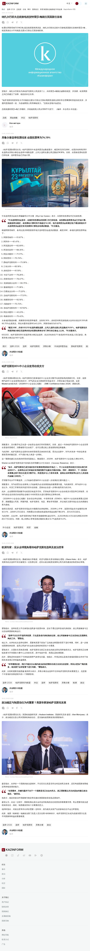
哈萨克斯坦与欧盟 (22, 683)
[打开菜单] (86, 3)
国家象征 (5, 911)
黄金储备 (14, 118)
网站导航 (5, 935)
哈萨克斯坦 (33, 118)
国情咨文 (35, 9)
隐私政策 (5, 907)
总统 (4, 118)
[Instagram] (3, 22)
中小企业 (6, 527)
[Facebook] (16, 22)
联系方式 (5, 939)
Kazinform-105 (69, 9)
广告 (3, 944)
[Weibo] (24, 855)
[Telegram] (12, 22)
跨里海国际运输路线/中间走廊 (51, 9)
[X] (21, 22)
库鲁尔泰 (47, 346)
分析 (3, 878)
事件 (29, 9)
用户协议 (5, 902)
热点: (3, 9)
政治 (82, 683)
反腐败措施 (6, 916)
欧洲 (75, 683)
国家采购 (5, 921)
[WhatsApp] (7, 22)
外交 (23, 118)
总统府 (18, 9)
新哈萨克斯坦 (76, 346)
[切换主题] (78, 3)
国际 (3, 888)
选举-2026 (11, 9)
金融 (36, 527)
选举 (25, 346)
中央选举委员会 (61, 346)
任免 (24, 9)
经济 (29, 527)
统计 (4, 346)
